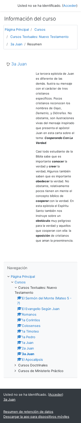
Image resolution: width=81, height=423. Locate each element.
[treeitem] (40, 276)
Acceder (69, 6)
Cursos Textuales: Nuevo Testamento (39, 37)
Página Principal (17, 30)
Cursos (39, 30)
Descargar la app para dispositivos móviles (36, 417)
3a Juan (16, 44)
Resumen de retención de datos (28, 412)
